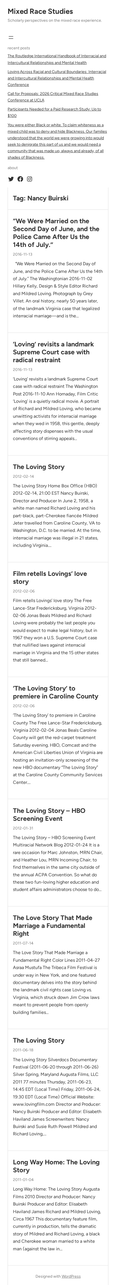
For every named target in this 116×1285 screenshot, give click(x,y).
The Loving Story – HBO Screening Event (49, 814)
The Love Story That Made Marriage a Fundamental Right (52, 925)
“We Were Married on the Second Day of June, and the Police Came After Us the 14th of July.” (56, 233)
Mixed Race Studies (40, 11)
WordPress (71, 1276)
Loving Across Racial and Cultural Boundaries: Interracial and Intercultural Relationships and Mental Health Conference (57, 78)
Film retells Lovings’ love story (50, 577)
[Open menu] (11, 37)
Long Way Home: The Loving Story (56, 1166)
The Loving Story (38, 467)
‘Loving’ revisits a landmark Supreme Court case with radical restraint (53, 352)
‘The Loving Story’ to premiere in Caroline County (55, 692)
